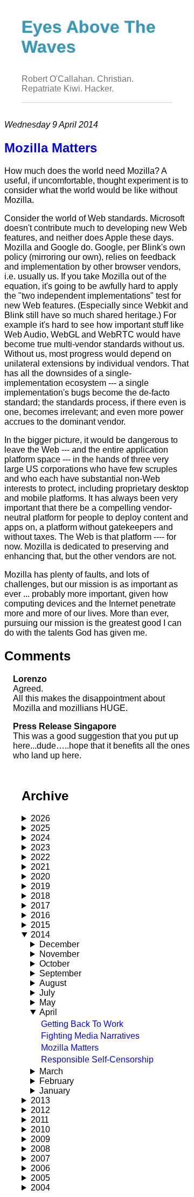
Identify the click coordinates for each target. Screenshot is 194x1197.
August (52, 983)
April (48, 1012)
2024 (40, 837)
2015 (40, 925)
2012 (40, 1110)
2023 (40, 847)
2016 (40, 915)
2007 (40, 1158)
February (56, 1081)
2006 (40, 1168)
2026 (40, 818)
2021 (40, 866)
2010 (40, 1129)
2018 (40, 895)
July (47, 992)
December (59, 944)
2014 (40, 934)
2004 (40, 1187)
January (54, 1090)
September (60, 973)
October (54, 963)
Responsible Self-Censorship (97, 1059)
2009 (40, 1139)
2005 (40, 1177)
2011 (40, 1119)
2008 (40, 1148)
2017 (40, 905)
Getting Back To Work (82, 1024)
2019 (40, 886)
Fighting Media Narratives (90, 1035)
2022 (40, 857)
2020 (40, 876)
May (47, 1002)
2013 (40, 1100)
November (59, 954)
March (51, 1071)
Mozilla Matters (70, 1047)
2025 (40, 828)
